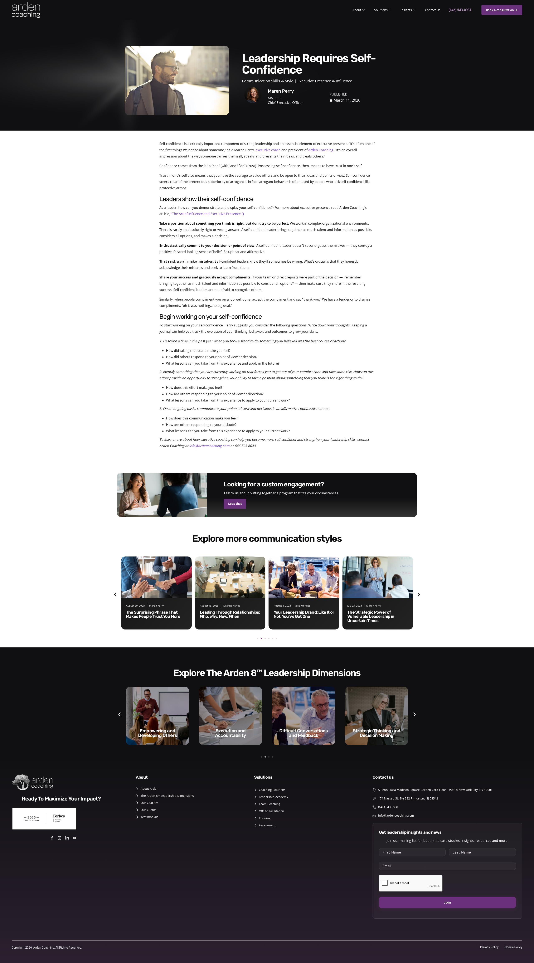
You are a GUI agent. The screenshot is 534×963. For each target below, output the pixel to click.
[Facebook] (52, 837)
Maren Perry (300, 605)
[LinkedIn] (67, 837)
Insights (406, 10)
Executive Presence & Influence (324, 80)
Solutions (381, 10)
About (357, 10)
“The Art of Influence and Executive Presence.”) (207, 213)
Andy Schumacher (376, 605)
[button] (115, 594)
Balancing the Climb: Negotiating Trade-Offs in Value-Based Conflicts (371, 616)
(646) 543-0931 (460, 10)
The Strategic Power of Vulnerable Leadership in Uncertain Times (297, 616)
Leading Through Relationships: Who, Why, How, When (156, 614)
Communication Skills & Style (267, 80)
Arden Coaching (320, 150)
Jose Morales (229, 605)
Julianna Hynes (157, 605)
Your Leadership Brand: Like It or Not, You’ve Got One (230, 614)
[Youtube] (75, 837)
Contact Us (432, 10)
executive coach (268, 150)
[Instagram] (60, 837)
